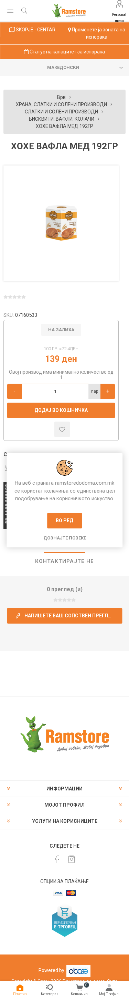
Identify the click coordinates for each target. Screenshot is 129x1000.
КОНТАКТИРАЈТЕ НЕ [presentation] (64, 561)
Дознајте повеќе (64, 538)
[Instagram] (71, 859)
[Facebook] (57, 859)
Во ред (64, 520)
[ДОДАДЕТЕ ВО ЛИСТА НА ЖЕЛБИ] (62, 429)
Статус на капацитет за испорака (67, 51)
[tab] (64, 561)
